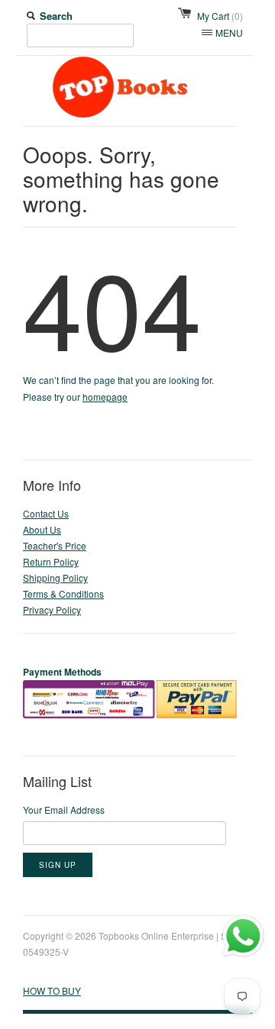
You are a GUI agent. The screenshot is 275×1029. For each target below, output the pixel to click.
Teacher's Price (54, 545)
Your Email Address (64, 809)
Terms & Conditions (63, 593)
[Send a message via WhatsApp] (243, 936)
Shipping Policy (55, 577)
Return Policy (51, 561)
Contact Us (46, 513)
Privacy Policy (52, 609)
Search (56, 15)
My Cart (220, 15)
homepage (105, 396)
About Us (42, 529)
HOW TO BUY (52, 990)
